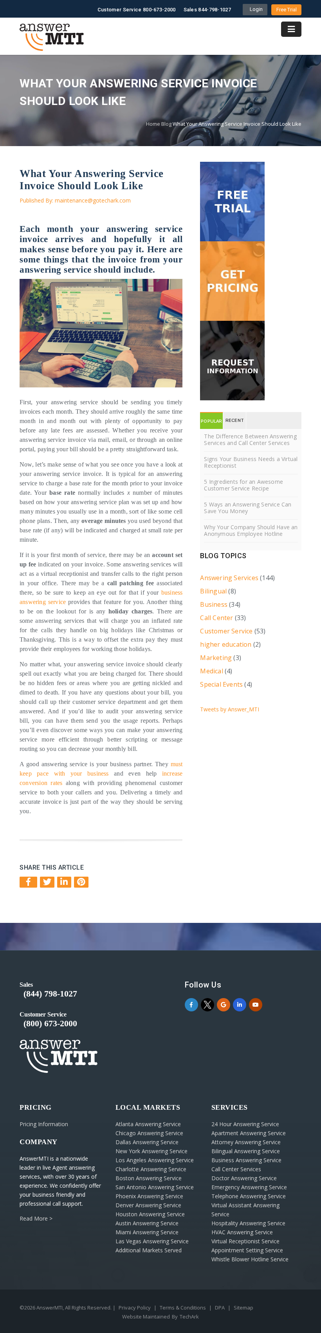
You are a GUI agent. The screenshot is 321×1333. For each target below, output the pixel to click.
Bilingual (213, 591)
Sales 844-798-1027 (207, 10)
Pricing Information (44, 1124)
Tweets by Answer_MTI (229, 709)
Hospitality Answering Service (248, 1223)
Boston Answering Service (148, 1178)
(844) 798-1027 (50, 993)
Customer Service (226, 631)
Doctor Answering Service (244, 1178)
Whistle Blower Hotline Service (250, 1259)
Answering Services (229, 577)
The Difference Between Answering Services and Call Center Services (250, 439)
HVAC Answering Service (242, 1232)
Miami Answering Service (147, 1232)
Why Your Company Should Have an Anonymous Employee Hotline (251, 530)
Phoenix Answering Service (149, 1196)
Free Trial (286, 10)
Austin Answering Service (147, 1223)
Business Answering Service (246, 1160)
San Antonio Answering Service (154, 1187)
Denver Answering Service (148, 1205)
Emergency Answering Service (249, 1187)
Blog (166, 123)
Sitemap (243, 1307)
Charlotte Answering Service (150, 1169)
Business (213, 604)
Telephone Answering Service (248, 1196)
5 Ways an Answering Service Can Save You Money (247, 507)
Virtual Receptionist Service (245, 1241)
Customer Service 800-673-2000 (136, 10)
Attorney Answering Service (246, 1142)
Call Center (216, 617)
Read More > (36, 1218)
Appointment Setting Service (247, 1250)
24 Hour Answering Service (245, 1124)
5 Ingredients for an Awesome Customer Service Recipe (243, 485)
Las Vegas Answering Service (152, 1241)
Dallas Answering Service (147, 1142)
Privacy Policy (135, 1307)
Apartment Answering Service (248, 1133)
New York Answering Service (151, 1151)
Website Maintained (146, 1316)
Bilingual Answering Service (245, 1151)
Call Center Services (236, 1169)
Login (255, 9)
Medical (211, 671)
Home (153, 123)
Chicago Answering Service (149, 1133)
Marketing (216, 657)
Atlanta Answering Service (148, 1124)
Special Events (221, 684)
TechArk (189, 1316)
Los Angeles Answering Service (154, 1160)
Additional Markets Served (148, 1250)
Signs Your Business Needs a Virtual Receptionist (251, 462)
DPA (220, 1307)
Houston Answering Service (150, 1214)
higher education (225, 644)
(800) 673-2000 (50, 1023)
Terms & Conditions (183, 1307)
